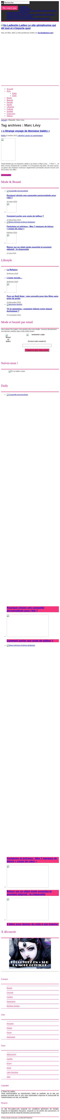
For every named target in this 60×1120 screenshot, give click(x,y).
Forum (9, 1033)
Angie (9, 1068)
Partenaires (11, 1002)
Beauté (10, 100)
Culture (10, 109)
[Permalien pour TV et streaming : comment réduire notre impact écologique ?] (14, 304)
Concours (11, 113)
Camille (10, 1059)
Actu (9, 91)
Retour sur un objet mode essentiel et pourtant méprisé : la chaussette (29, 893)
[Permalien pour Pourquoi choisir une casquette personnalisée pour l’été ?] (17, 191)
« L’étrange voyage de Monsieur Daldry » (25, 131)
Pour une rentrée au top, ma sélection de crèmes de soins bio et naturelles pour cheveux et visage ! (31, 16)
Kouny (9, 1063)
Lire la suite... (6, 175)
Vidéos (10, 116)
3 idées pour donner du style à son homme (32, 924)
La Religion (23, 7)
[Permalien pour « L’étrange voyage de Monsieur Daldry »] (8, 160)
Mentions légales (13, 1006)
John (8, 1077)
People (10, 102)
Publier (9, 1028)
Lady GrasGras (12, 1072)
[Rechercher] (2, 3)
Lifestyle (10, 107)
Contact (10, 997)
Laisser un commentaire (33, 136)
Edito (14, 93)
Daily (14, 95)
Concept (10, 993)
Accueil (10, 89)
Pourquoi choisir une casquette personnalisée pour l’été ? (29, 19)
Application (11, 1037)
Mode (9, 98)
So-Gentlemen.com (45, 33)
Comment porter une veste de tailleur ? (25, 216)
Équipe (9, 988)
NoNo (3, 136)
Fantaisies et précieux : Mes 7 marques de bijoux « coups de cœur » (32, 860)
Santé (9, 104)
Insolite (10, 111)
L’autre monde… (25, 9)
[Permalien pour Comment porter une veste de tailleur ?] (11, 212)
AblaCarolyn (11, 1054)
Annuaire (10, 1024)
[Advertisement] (30, 60)
